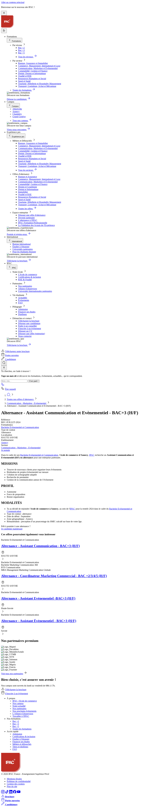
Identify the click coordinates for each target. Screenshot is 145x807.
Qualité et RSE (25, 76)
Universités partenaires (22, 249)
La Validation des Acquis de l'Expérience (36, 225)
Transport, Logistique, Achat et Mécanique (37, 86)
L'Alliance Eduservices (22, 713)
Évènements (23, 300)
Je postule (5, 450)
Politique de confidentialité (19, 781)
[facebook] (15, 792)
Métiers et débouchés (21, 744)
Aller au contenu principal (12, 2)
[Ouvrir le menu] (4, 30)
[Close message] (4, 13)
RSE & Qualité (25, 279)
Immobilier (23, 192)
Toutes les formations (21, 729)
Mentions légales (14, 779)
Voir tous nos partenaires (12, 673)
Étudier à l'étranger (20, 246)
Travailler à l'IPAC (20, 716)
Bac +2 (21, 48)
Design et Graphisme (27, 187)
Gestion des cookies (16, 784)
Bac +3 (21, 50)
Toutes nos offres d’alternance (20, 399)
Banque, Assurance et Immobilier (33, 63)
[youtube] (18, 792)
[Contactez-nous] (3, 385)
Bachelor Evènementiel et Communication (20, 427)
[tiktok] (7, 792)
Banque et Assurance (27, 176)
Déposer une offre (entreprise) (31, 333)
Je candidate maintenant (11, 529)
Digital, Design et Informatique (32, 73)
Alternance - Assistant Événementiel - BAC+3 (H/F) (38, 621)
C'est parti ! (33, 381)
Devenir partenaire (26, 217)
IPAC (91, 455)
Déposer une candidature (29, 323)
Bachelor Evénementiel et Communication (39, 455)
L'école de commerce (27, 274)
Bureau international (21, 244)
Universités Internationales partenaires (35, 291)
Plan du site (12, 786)
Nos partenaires (25, 286)
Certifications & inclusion (29, 277)
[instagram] (3, 792)
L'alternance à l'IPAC (27, 220)
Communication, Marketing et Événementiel (38, 68)
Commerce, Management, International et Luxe (39, 66)
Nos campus (18, 703)
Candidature (10, 359)
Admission (23, 309)
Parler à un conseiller (27, 326)
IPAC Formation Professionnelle (32, 223)
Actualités (22, 297)
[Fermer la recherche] (4, 367)
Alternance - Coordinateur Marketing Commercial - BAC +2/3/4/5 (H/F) (54, 576)
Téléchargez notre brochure (17, 351)
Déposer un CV (25, 331)
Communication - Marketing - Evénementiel (27, 403)
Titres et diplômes (20, 746)
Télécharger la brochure (28, 321)
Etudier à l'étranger (20, 739)
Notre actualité (18, 706)
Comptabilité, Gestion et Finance (32, 71)
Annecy (4, 442)
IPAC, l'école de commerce (24, 701)
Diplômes (22, 314)
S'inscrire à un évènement (29, 328)
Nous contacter (25, 336)
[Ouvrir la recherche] (4, 363)
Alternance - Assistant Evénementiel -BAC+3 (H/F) (38, 598)
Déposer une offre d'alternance (31, 215)
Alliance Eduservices (27, 288)
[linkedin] (11, 792)
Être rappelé (10, 389)
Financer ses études (26, 312)
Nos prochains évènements (24, 711)
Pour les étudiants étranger (24, 252)
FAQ (20, 303)
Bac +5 (21, 53)
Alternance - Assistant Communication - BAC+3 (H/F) (40, 546)
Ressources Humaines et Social (32, 78)
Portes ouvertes (12, 355)
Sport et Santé (24, 81)
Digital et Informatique (28, 189)
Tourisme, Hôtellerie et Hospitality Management (39, 83)
